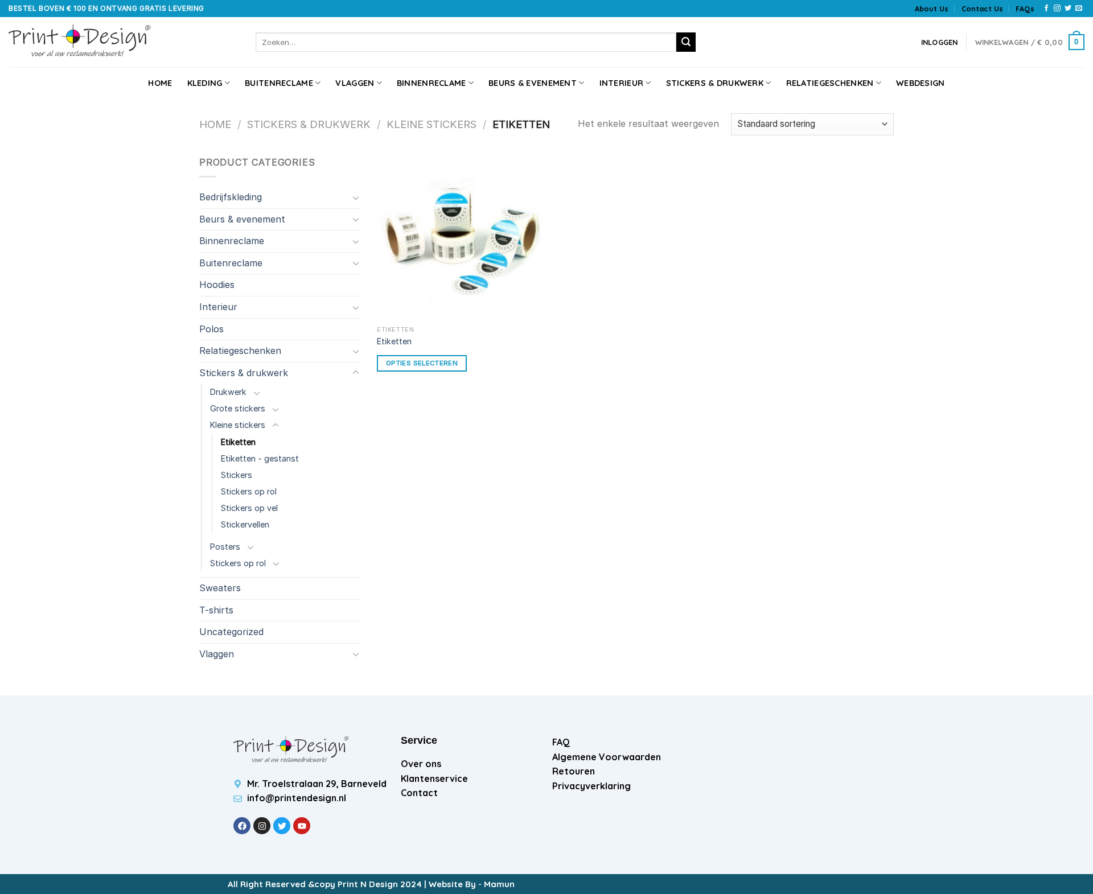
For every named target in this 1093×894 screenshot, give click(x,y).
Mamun (499, 884)
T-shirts (216, 610)
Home (215, 124)
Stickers (236, 475)
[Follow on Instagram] (1057, 9)
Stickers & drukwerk (714, 83)
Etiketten (238, 442)
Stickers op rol (249, 491)
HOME (160, 83)
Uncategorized (231, 631)
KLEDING (205, 83)
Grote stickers (237, 408)
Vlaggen (354, 83)
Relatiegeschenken (830, 83)
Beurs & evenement (532, 83)
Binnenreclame (431, 83)
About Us (931, 8)
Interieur (621, 83)
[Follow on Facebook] (1046, 9)
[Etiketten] (459, 237)
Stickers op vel (249, 508)
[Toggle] (355, 197)
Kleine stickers (431, 124)
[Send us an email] (1078, 9)
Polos (211, 329)
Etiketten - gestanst (260, 458)
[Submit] (686, 42)
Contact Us (982, 8)
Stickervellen (245, 524)
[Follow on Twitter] (1068, 9)
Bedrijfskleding (230, 197)
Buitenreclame (279, 83)
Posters (225, 546)
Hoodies (217, 284)
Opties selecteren (422, 363)
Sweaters (220, 588)
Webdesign (920, 83)
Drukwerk (228, 392)
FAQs (1025, 8)
